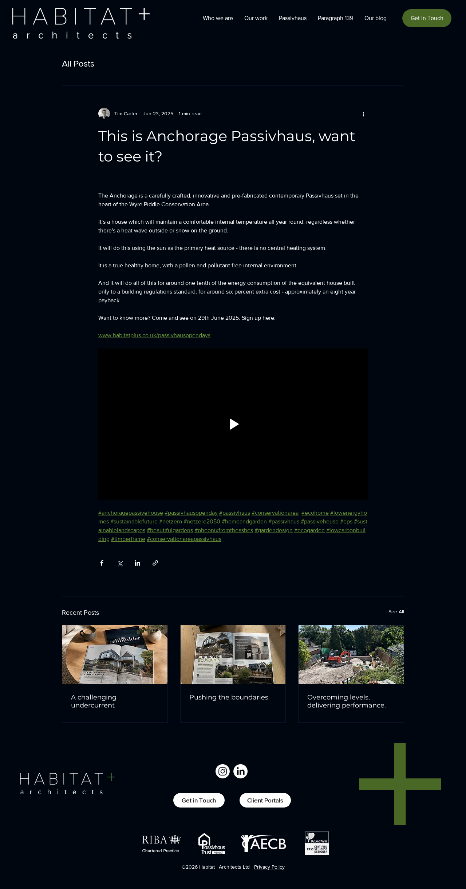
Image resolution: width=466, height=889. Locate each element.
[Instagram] (223, 771)
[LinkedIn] (240, 771)
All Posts (78, 63)
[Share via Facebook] (101, 562)
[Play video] (233, 424)
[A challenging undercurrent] (114, 654)
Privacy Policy (269, 867)
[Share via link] (155, 562)
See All (396, 611)
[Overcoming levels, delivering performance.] (351, 654)
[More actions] (363, 113)
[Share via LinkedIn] (137, 562)
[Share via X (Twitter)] (119, 562)
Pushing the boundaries (228, 697)
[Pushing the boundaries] (233, 654)
